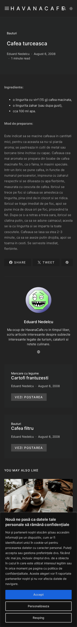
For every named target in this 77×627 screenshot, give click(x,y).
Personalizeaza (38, 606)
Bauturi (12, 33)
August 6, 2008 (45, 54)
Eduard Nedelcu (18, 54)
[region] (38, 569)
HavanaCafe (38, 8)
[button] (71, 8)
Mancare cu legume (25, 373)
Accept (38, 594)
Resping (38, 617)
